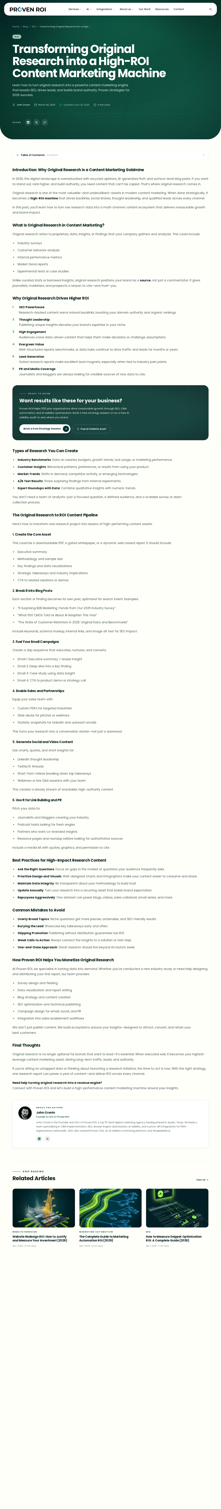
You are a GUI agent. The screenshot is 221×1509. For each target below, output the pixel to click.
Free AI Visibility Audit (93, 429)
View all (200, 1179)
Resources (162, 9)
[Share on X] (36, 122)
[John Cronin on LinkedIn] (39, 1139)
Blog (25, 26)
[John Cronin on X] (47, 1139)
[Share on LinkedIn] (28, 122)
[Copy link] (45, 122)
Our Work (145, 9)
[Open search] (210, 9)
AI (88, 9)
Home (15, 26)
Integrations (104, 9)
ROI (34, 26)
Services (74, 9)
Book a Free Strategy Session (42, 428)
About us (125, 9)
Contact (179, 9)
